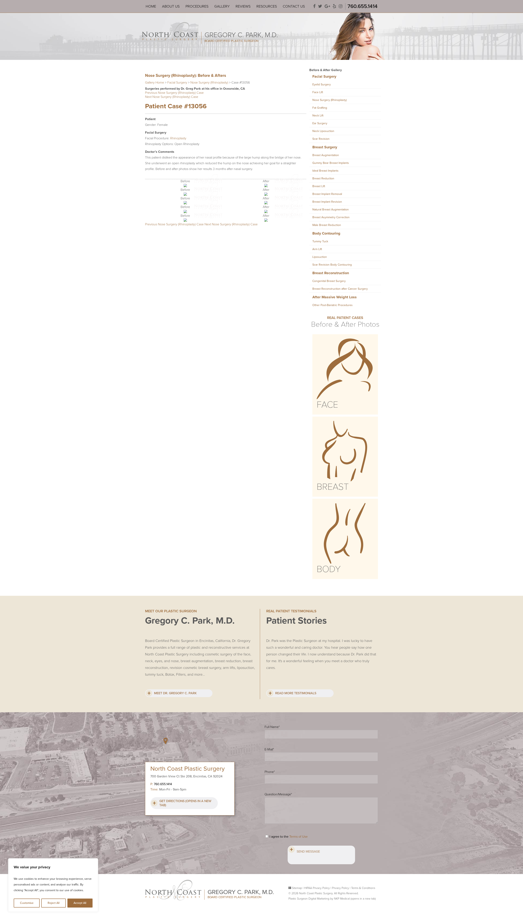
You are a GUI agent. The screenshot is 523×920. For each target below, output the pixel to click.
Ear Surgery (319, 123)
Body (329, 569)
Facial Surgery (177, 82)
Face (327, 404)
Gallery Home (154, 82)
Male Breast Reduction (326, 225)
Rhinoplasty (178, 138)
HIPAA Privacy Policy (317, 888)
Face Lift (317, 92)
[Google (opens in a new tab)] (327, 6)
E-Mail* (269, 749)
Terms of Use (298, 837)
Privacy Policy (340, 888)
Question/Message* (278, 794)
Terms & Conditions (363, 888)
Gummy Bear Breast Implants (330, 163)
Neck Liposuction (323, 131)
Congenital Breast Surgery (329, 281)
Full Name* (272, 727)
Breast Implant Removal (327, 194)
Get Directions (185, 803)
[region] (53, 885)
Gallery (222, 6)
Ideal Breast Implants (325, 170)
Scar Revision (321, 139)
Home (151, 6)
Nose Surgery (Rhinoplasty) (209, 82)
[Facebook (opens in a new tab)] (314, 6)
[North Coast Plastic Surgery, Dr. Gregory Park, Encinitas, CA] (170, 32)
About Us (171, 6)
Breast (333, 486)
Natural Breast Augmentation (330, 209)
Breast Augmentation (325, 155)
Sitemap (297, 888)
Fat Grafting (319, 108)
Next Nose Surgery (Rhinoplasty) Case (171, 97)
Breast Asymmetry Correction (331, 217)
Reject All (53, 903)
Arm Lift (317, 249)
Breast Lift (318, 186)
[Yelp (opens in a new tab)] (334, 6)
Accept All (80, 903)
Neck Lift (317, 115)
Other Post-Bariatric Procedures (332, 305)
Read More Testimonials (295, 693)
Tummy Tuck (320, 241)
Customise (27, 903)
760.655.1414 (363, 6)
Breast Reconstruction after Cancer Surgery (340, 289)
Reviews (243, 6)
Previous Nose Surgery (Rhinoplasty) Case (174, 93)
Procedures (197, 6)
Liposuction (319, 257)
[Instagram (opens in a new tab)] (340, 6)
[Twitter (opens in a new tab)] (320, 6)
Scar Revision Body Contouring (332, 264)
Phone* (270, 772)
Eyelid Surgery (321, 84)
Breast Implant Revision (327, 201)
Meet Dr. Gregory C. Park (175, 693)
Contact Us (294, 6)
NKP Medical (355, 898)
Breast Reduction (323, 178)
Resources (266, 6)
